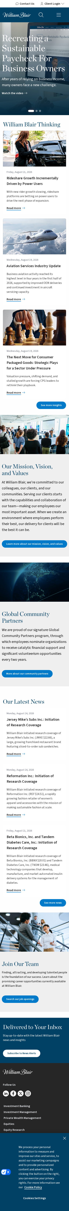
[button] (31, 111)
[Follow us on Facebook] (13, 1093)
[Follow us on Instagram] (28, 1093)
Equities (9, 1124)
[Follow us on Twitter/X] (21, 1093)
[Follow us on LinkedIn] (6, 1093)
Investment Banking (17, 1106)
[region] (34, 1172)
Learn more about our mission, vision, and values (34, 544)
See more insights (51, 405)
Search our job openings (20, 999)
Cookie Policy (33, 1187)
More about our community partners (27, 674)
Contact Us (27, 4)
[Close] (65, 1138)
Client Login (52, 4)
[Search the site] (41, 14)
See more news (53, 903)
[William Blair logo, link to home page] (17, 15)
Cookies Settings (34, 1198)
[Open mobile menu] (58, 14)
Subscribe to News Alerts (21, 1053)
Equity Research (14, 1130)
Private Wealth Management (22, 1118)
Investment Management (20, 1112)
